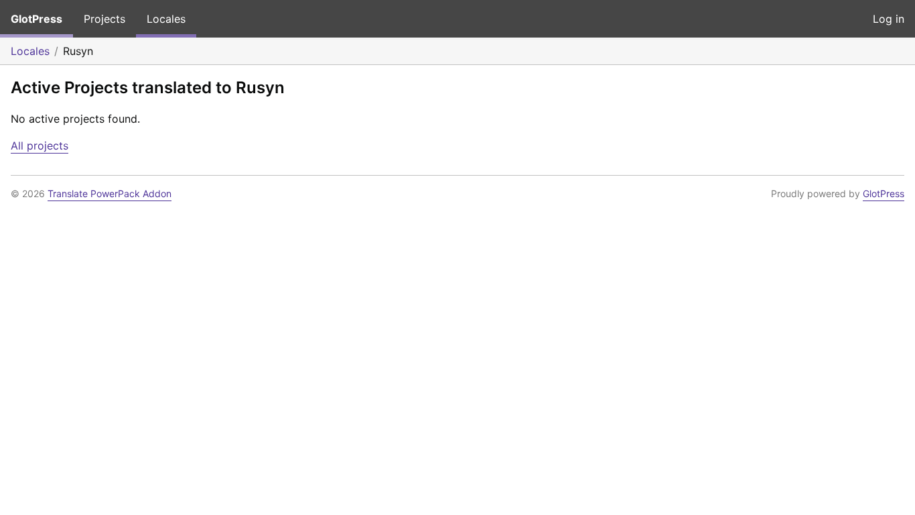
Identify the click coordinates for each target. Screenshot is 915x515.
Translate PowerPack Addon (109, 193)
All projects (39, 145)
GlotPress (36, 18)
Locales (166, 18)
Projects (104, 18)
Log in (888, 18)
